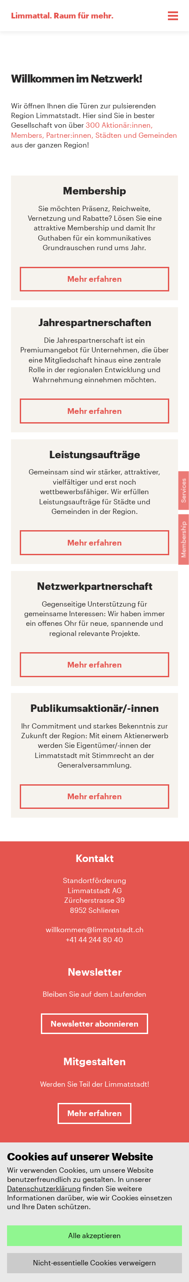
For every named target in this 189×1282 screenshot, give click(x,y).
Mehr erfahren (94, 279)
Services (183, 490)
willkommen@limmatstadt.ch (95, 929)
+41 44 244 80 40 (94, 939)
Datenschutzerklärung (44, 1188)
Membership (183, 539)
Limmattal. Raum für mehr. (62, 15)
